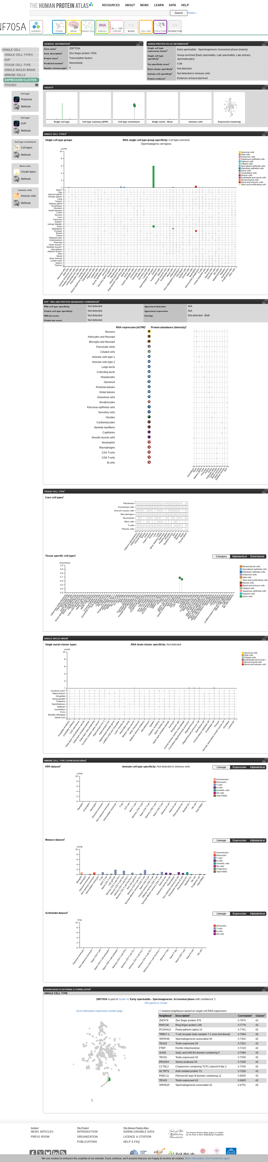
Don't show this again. (218, 1158)
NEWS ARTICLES (42, 1131)
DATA (172, 5)
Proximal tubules (105, 387)
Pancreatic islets (105, 346)
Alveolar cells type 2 (103, 362)
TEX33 (163, 1057)
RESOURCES (111, 5)
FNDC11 (164, 1075)
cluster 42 (123, 999)
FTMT (162, 1048)
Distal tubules (107, 392)
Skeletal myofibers (104, 427)
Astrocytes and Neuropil (101, 336)
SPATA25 (164, 1085)
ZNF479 (163, 1020)
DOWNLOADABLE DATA (138, 1131)
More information (194, 1158)
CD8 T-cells (108, 457)
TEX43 (163, 1080)
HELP (185, 5)
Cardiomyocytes (106, 422)
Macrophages (107, 447)
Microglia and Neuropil (102, 341)
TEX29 (163, 1043)
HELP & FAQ (131, 1141)
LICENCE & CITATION (137, 1136)
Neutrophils (108, 442)
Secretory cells (106, 412)
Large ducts (108, 367)
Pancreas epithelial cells (101, 407)
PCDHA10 (165, 1029)
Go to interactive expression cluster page (99, 1011)
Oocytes (110, 417)
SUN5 (162, 1052)
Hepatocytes (108, 377)
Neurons (110, 331)
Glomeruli (109, 382)
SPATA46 (164, 1038)
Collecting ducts (106, 372)
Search (179, 13)
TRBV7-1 (164, 1034)
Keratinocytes (107, 402)
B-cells (111, 462)
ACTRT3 (164, 1071)
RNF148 (164, 1025)
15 (159, 1011)
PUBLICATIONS (87, 1141)
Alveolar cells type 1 (103, 357)
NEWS (144, 5)
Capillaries (109, 432)
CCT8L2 (164, 1066)
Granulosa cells (106, 397)
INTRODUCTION (87, 1131)
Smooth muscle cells (103, 437)
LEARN (159, 5)
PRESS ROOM (40, 1136)
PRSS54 (164, 1061)
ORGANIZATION (87, 1136)
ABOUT (130, 5)
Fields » (192, 13)
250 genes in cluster (156, 1003)
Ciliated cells (107, 351)
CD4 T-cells (108, 452)
